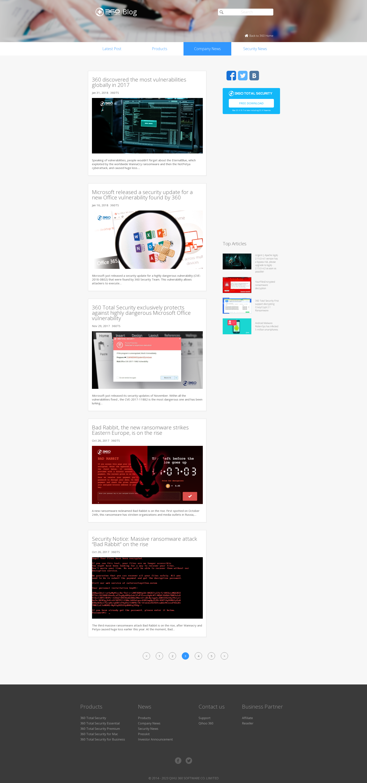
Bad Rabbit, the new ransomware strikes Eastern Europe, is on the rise (140, 430)
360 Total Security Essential (100, 723)
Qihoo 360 (206, 723)
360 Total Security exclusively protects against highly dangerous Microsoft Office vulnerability (141, 313)
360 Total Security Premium (100, 729)
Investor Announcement (155, 739)
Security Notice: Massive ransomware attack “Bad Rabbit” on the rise (144, 541)
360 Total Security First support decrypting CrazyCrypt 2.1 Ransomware (267, 305)
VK (254, 75)
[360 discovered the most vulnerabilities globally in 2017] (147, 152)
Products (159, 48)
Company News (207, 48)
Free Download (251, 103)
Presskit (144, 734)
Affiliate (247, 718)
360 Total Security (93, 718)
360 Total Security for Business (102, 739)
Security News (255, 48)
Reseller (247, 723)
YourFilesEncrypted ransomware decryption (265, 285)
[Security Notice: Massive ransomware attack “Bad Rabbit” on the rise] (147, 617)
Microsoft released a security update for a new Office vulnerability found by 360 (142, 194)
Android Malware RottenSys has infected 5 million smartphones (266, 326)
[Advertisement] (251, 179)
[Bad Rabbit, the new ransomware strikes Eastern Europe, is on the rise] (147, 503)
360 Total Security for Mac (99, 734)
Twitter (243, 75)
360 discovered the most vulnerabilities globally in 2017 (139, 82)
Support (204, 718)
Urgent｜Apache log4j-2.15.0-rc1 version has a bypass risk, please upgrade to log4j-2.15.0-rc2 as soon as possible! (266, 263)
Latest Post (111, 48)
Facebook (231, 75)
